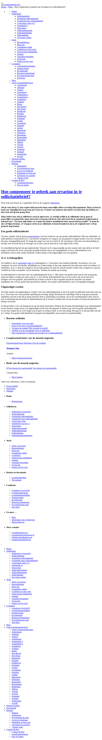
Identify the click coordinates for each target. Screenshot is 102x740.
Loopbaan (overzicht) (21, 490)
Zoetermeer (22, 154)
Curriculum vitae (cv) (26, 23)
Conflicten (16, 455)
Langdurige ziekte (24, 47)
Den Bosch (21, 106)
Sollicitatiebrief (23, 16)
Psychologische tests (25, 76)
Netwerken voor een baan (22, 323)
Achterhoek (22, 85)
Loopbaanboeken (19, 478)
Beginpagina (17, 401)
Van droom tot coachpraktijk (45, 368)
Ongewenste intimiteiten (27, 52)
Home (3, 7)
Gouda (20, 121)
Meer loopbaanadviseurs (22, 358)
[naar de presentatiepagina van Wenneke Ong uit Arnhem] (26, 343)
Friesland (21, 118)
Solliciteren (16, 14)
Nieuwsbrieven (18, 522)
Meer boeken (17, 377)
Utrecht (20, 147)
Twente (20, 145)
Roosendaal (22, 137)
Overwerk (21, 59)
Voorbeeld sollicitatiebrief (27, 18)
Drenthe (20, 114)
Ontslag (20, 54)
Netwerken (21, 28)
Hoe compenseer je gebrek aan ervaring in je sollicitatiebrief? (37, 333)
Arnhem (20, 102)
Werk (14, 40)
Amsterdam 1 (22, 95)
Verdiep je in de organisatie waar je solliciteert (31, 330)
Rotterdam (21, 140)
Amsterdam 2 (22, 97)
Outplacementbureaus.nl (22, 537)
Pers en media (23, 185)
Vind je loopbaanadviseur (22, 83)
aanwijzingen (34, 236)
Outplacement (23, 68)
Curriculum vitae (19, 421)
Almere (20, 90)
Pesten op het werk (25, 61)
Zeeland (20, 152)
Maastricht (21, 130)
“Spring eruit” (23, 178)
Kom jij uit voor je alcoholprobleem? (27, 326)
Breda (19, 104)
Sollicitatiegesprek (24, 30)
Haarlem (20, 125)
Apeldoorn (21, 99)
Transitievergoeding (25, 57)
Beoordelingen (23, 42)
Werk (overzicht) (19, 446)
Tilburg (20, 142)
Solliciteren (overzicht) (21, 412)
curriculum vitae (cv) (26, 263)
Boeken (15, 164)
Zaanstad (21, 149)
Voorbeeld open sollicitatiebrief (30, 21)
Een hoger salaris (24, 37)
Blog (10, 7)
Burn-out (21, 45)
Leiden (20, 128)
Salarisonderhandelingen (22, 435)
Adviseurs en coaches (26, 175)
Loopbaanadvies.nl (20, 532)
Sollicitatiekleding (24, 33)
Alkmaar (20, 87)
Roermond (21, 135)
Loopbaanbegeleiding (26, 66)
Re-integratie (22, 71)
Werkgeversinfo (18, 159)
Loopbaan (16, 64)
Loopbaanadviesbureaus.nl (23, 535)
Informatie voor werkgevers (23, 520)
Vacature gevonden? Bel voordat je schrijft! (30, 328)
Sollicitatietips (23, 35)
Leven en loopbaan (25, 171)
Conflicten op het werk (26, 49)
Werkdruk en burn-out (26, 173)
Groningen (21, 123)
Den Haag (21, 109)
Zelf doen (21, 78)
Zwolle (20, 156)
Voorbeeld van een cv (21, 423)
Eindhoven (21, 116)
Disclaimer (10, 388)
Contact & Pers (18, 180)
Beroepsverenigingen (26, 73)
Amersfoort (22, 92)
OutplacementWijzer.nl (21, 540)
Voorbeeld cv (22, 26)
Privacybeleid (12, 386)
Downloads (16, 161)
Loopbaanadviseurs (25, 183)
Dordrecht (21, 111)
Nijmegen (21, 133)
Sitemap (9, 391)
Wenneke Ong (12, 348)
